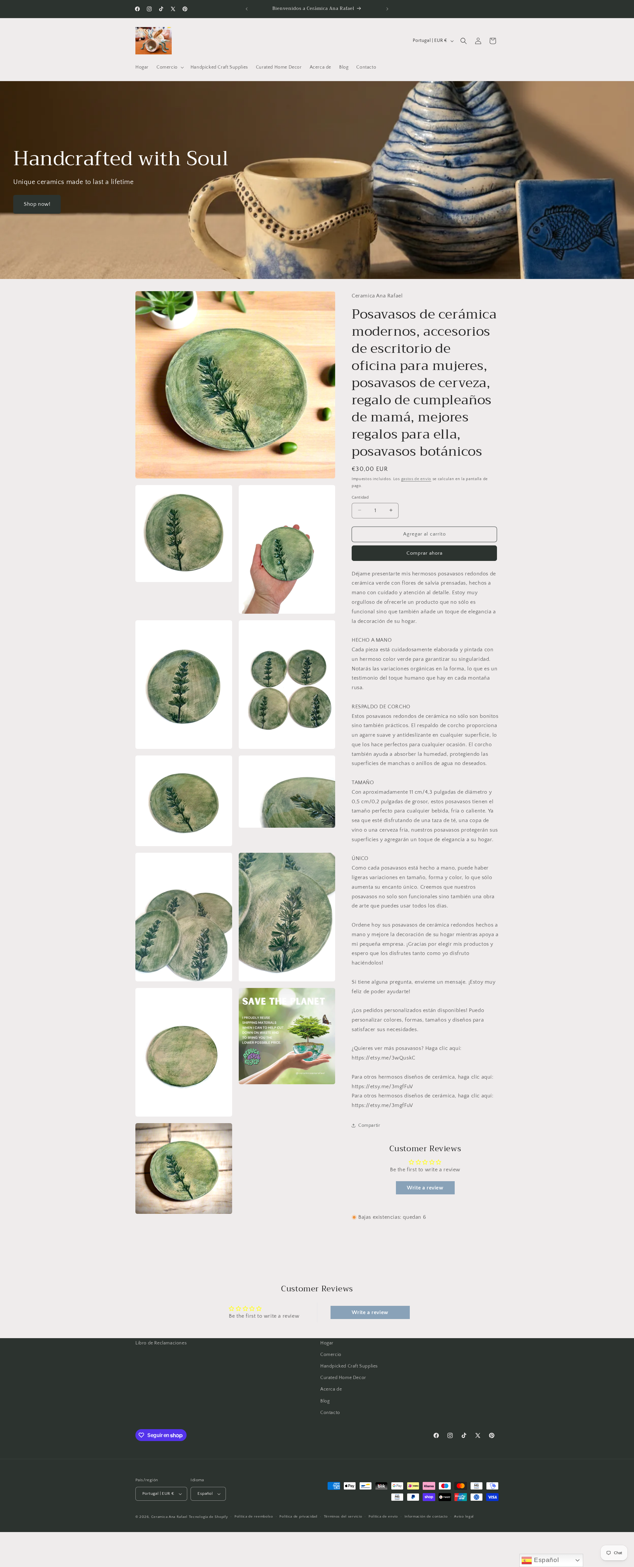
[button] (170, 67)
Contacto (330, 1412)
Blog (325, 1401)
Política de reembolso (253, 1517)
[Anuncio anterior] (246, 9)
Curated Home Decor (343, 1378)
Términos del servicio (343, 1517)
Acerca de (331, 1389)
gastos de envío (416, 479)
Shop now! (37, 204)
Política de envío (383, 1517)
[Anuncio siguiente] (387, 9)
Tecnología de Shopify (208, 1517)
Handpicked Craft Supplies (349, 1366)
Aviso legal (464, 1517)
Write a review (425, 1188)
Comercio (330, 1354)
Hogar (327, 1343)
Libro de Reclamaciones (161, 1343)
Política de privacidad (298, 1517)
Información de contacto (426, 1517)
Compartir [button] (369, 1125)
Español (545, 1559)
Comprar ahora (424, 553)
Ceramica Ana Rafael (169, 1517)
